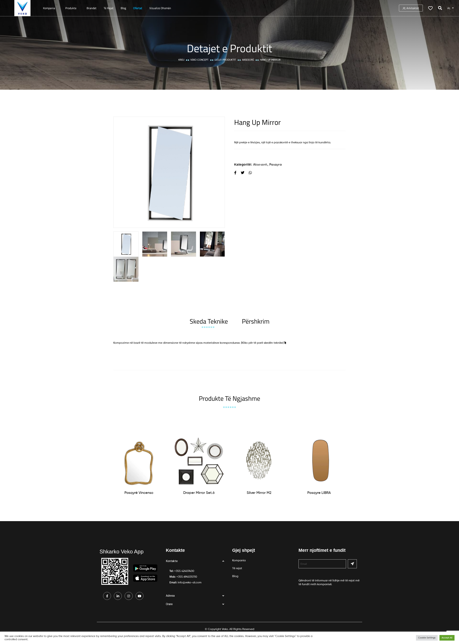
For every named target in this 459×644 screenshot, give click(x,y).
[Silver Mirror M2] (259, 460)
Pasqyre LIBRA (319, 493)
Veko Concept (199, 60)
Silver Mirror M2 (259, 493)
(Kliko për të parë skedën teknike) (262, 343)
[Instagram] (129, 596)
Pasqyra (275, 164)
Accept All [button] (447, 638)
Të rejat (108, 8)
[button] (196, 561)
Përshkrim (255, 321)
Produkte (70, 8)
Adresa (170, 595)
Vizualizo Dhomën (160, 8)
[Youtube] (139, 596)
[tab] (208, 321)
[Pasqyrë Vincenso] (139, 460)
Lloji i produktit (225, 60)
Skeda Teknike (209, 321)
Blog (123, 8)
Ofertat (137, 8)
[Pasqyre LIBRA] (319, 460)
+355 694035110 (186, 576)
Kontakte (172, 561)
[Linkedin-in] (118, 596)
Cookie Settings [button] (427, 638)
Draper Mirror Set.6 (199, 493)
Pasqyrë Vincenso (138, 493)
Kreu (181, 60)
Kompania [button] (49, 8)
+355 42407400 (184, 571)
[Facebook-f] (107, 596)
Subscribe (352, 563)
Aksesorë (248, 60)
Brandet (91, 8)
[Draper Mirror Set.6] (199, 460)
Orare (169, 604)
